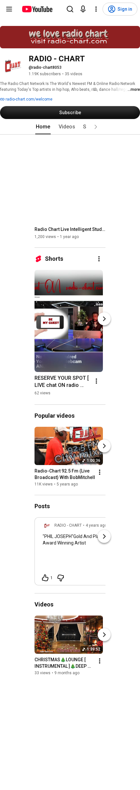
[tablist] (70, 127)
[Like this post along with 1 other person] (45, 578)
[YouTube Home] (37, 9)
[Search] (70, 9)
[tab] (43, 127)
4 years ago (96, 525)
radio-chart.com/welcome (28, 99)
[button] (96, 127)
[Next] (104, 318)
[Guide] (9, 9)
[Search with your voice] (83, 9)
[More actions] (98, 258)
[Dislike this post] (60, 578)
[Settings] (96, 9)
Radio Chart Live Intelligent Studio (70, 229)
